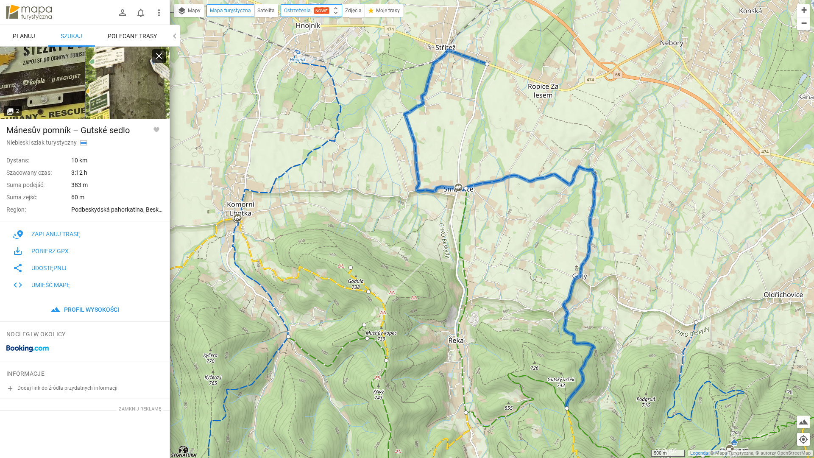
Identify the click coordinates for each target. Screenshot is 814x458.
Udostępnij (49, 268)
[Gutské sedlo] (42, 83)
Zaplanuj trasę (55, 234)
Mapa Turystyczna (734, 453)
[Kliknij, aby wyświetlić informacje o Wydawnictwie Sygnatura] (184, 451)
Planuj (24, 36)
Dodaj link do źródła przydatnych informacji (66, 388)
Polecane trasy (132, 36)
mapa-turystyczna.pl (29, 12)
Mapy (194, 11)
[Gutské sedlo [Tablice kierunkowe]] (127, 83)
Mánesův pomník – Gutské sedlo (68, 130)
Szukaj (71, 36)
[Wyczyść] (159, 56)
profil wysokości (91, 309)
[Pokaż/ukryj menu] (159, 13)
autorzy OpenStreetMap (786, 453)
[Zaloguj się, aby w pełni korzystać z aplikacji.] (156, 129)
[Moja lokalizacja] (803, 439)
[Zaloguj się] (122, 13)
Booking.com (27, 348)
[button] (295, 54)
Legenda (699, 453)
